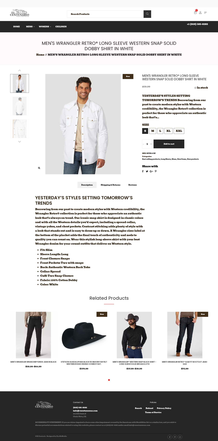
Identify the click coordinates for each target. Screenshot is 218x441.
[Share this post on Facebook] (142, 171)
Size (145, 125)
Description (87, 185)
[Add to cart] (49, 335)
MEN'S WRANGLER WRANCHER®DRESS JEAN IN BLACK (33, 362)
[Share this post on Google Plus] (151, 171)
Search (138, 408)
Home (40, 55)
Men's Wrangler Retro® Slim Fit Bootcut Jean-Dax (185, 363)
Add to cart (169, 144)
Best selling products (151, 159)
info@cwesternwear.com (85, 410)
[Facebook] (170, 437)
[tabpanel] (33, 341)
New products (193, 159)
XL (168, 131)
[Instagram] (180, 437)
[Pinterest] (175, 437)
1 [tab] (109, 380)
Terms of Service (153, 412)
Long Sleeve (166, 159)
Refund (149, 408)
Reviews (132, 185)
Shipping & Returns (110, 185)
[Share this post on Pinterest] (156, 171)
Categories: (147, 156)
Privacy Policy (164, 408)
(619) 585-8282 (80, 407)
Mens (174, 159)
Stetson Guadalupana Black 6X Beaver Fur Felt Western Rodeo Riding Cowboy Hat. (84, 363)
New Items (181, 159)
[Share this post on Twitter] (147, 171)
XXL (179, 131)
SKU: (144, 153)
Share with (150, 166)
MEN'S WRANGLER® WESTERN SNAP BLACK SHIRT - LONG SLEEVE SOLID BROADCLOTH (134, 363)
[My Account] (200, 12)
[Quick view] (41, 335)
